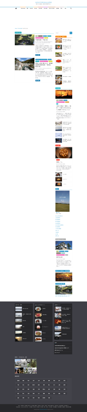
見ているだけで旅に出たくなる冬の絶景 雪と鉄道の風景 (67, 135)
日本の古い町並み (52, 8)
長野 (44, 384)
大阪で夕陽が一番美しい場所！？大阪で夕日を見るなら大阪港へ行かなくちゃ (63, 107)
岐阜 (46, 41)
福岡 (64, 393)
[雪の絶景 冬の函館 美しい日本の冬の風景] (58, 309)
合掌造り (42, 41)
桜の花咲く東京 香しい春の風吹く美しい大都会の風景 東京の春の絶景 (67, 123)
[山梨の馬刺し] (38, 315)
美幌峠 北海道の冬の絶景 (27, 315)
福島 (49, 380)
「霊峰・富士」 (57, 212)
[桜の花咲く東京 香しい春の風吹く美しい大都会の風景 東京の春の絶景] (58, 123)
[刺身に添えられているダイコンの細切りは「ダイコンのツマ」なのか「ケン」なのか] (58, 48)
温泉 (46, 42)
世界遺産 (57, 8)
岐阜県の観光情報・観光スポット (44, 61)
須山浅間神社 (57, 223)
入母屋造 (37, 41)
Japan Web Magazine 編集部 (40, 69)
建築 (50, 41)
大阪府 (57, 100)
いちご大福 (64, 174)
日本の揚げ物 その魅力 (67, 76)
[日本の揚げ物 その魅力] (58, 77)
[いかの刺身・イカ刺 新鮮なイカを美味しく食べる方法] (58, 55)
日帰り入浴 (36, 42)
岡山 (23, 393)
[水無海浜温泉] (58, 334)
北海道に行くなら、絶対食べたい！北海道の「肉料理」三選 (66, 321)
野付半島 (24, 320)
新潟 (39, 384)
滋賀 (33, 389)
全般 (65, 8)
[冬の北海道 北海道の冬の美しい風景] (58, 315)
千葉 (18, 384)
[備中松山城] (63, 245)
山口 (39, 393)
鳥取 (18, 393)
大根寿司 (43, 308)
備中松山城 (59, 257)
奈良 (49, 389)
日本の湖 (46, 405)
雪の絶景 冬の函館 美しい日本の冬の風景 (66, 309)
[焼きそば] (38, 333)
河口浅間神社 (57, 226)
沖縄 (49, 397)
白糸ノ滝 (57, 230)
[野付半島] (18, 321)
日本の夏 (31, 8)
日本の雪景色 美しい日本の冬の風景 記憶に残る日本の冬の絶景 (67, 140)
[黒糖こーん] (63, 152)
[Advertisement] (43, 17)
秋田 (28, 380)
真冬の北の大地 (25, 308)
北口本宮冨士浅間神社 (59, 225)
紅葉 (46, 68)
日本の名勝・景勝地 (34, 405)
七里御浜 (24, 332)
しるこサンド (65, 179)
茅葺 (48, 42)
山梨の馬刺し (44, 314)
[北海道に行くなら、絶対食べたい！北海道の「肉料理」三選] (58, 321)
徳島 (59, 393)
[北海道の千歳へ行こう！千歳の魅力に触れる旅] (58, 328)
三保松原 (57, 232)
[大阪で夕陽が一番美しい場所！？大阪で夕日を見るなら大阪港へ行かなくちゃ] (63, 94)
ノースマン (64, 184)
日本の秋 (35, 8)
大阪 (59, 389)
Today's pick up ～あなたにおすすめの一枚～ (41, 59)
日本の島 (42, 405)
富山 (49, 384)
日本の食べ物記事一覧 (51, 405)
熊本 (33, 397)
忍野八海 (57, 235)
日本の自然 (39, 405)
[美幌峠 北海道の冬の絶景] (18, 315)
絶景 (48, 68)
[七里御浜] (18, 333)
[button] (62, 8)
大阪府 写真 (61, 100)
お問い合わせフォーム (59, 350)
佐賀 (18, 397)
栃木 (59, 380)
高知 (49, 393)
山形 (39, 380)
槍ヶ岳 (42, 68)
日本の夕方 (25, 338)
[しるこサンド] (58, 179)
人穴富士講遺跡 (58, 228)
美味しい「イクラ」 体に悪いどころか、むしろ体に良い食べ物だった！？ (67, 61)
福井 (28, 389)
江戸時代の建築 (43, 42)
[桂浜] (18, 327)
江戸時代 (40, 42)
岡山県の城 (66, 251)
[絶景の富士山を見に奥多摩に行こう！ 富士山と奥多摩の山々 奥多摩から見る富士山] (58, 129)
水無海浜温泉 (64, 334)
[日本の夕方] (18, 339)
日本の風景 (22, 405)
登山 (45, 68)
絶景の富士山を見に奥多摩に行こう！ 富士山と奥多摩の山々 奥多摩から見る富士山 (67, 129)
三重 (39, 389)
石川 (54, 384)
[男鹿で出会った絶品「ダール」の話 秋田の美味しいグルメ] (58, 41)
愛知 (18, 389)
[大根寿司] (38, 309)
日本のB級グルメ (66, 405)
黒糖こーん (59, 162)
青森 (23, 380)
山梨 (59, 384)
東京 (28, 384)
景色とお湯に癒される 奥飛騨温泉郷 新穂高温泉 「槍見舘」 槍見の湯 (44, 65)
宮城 (44, 380)
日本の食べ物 (23, 8)
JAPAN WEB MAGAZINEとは (60, 345)
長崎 (23, 397)
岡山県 (57, 251)
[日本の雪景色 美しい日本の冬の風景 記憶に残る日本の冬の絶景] (58, 140)
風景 (27, 8)
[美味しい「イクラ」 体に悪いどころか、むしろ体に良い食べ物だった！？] (58, 62)
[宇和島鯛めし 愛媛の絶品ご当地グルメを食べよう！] (58, 83)
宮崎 (39, 397)
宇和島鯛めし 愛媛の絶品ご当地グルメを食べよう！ (67, 82)
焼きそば (43, 332)
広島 (28, 393)
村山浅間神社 (57, 219)
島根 (33, 393)
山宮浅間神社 (57, 217)
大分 (28, 397)
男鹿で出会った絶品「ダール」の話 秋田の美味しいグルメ (67, 40)
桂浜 (23, 326)
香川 (54, 393)
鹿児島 (44, 397)
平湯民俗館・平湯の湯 (41, 40)
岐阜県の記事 (50, 61)
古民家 (40, 41)
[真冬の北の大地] (18, 309)
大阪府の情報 (65, 100)
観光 (49, 42)
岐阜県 (48, 41)
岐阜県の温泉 (37, 61)
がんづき (43, 338)
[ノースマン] (58, 184)
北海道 (18, 380)
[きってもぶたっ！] (38, 327)
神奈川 (33, 384)
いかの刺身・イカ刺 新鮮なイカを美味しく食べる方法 (67, 54)
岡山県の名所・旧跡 (62, 251)
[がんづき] (38, 339)
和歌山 (44, 389)
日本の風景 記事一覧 (27, 405)
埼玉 (23, 384)
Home (19, 405)
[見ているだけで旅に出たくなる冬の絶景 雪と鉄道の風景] (58, 135)
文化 (51, 41)
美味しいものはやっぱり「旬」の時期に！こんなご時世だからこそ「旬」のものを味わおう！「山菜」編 (67, 69)
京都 (54, 389)
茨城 (54, 380)
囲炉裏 (45, 41)
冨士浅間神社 (57, 221)
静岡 (64, 384)
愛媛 (44, 393)
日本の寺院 (45, 8)
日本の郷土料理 (61, 405)
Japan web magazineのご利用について (62, 347)
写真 (61, 8)
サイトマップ (57, 352)
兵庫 (64, 389)
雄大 (49, 68)
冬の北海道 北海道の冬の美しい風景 (66, 315)
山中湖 (56, 234)
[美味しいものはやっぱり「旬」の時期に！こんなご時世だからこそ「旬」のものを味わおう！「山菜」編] (58, 70)
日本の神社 (40, 8)
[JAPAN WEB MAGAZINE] (16, 8)
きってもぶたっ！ (45, 326)
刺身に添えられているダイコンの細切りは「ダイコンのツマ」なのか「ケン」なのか (67, 47)
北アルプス (37, 68)
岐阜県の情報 (49, 59)
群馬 (64, 380)
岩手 (33, 380)
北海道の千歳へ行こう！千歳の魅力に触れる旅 (66, 328)
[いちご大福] (58, 174)
